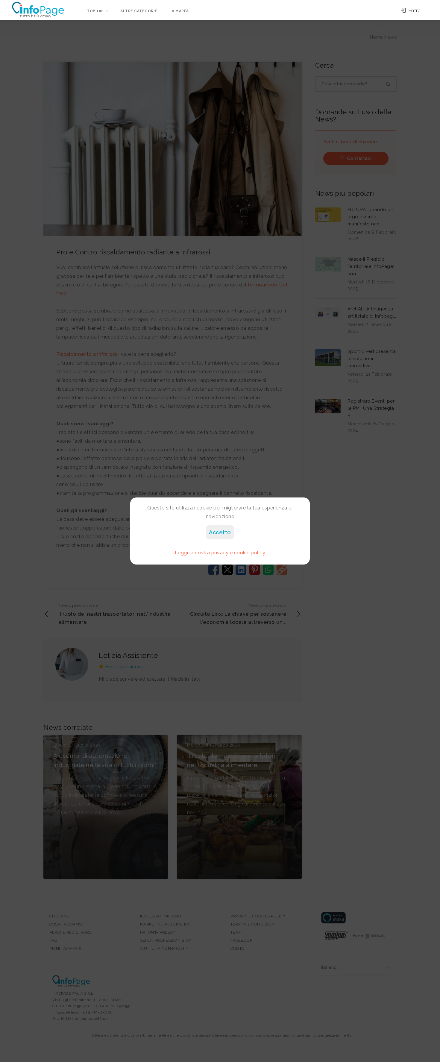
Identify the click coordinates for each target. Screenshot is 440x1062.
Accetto (220, 532)
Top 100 (95, 11)
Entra (414, 10)
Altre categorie (138, 11)
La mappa (179, 11)
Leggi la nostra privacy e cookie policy (220, 553)
